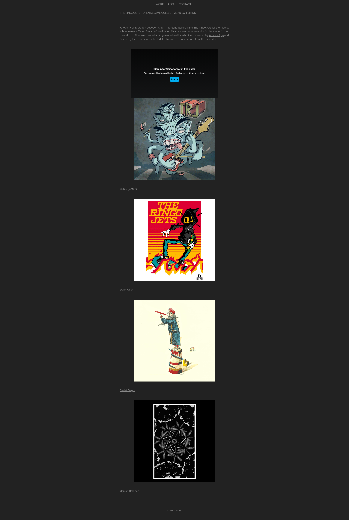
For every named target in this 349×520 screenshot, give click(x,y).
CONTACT (185, 4)
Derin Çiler (126, 289)
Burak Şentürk (128, 189)
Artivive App (216, 35)
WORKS (160, 4)
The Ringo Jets (202, 27)
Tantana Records (178, 27)
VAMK (161, 27)
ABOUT (172, 4)
